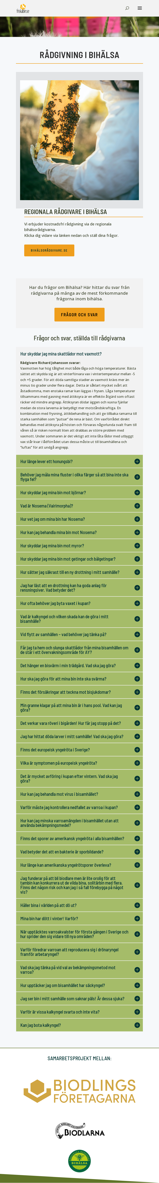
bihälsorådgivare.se (49, 250)
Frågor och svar (79, 314)
